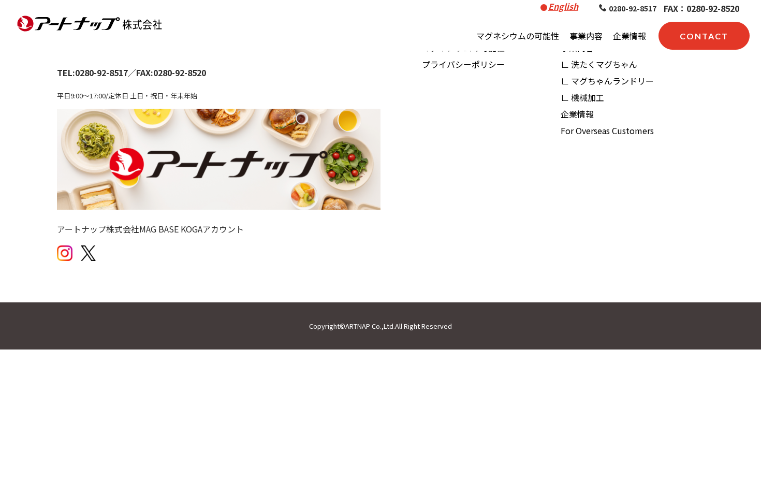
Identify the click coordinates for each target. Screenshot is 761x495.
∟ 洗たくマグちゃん (599, 64)
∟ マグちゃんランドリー (607, 81)
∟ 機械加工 (582, 97)
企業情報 (629, 36)
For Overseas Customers (607, 130)
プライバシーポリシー (463, 64)
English (563, 6)
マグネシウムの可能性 (517, 36)
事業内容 (586, 36)
